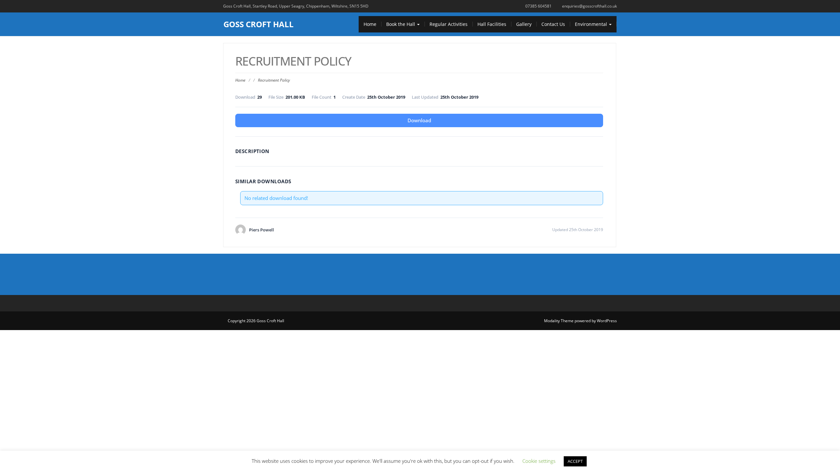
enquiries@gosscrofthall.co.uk (589, 6)
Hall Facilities (491, 24)
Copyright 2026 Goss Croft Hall (256, 321)
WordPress (607, 321)
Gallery (524, 24)
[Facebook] (405, 274)
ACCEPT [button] (575, 461)
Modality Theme (559, 321)
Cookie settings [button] (539, 461)
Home (370, 24)
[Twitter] (420, 274)
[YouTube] (434, 274)
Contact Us (553, 24)
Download (419, 120)
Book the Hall (401, 24)
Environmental (591, 24)
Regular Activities (449, 24)
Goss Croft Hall (258, 24)
